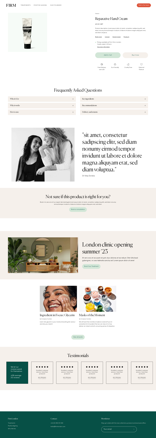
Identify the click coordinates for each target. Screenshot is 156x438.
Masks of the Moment (92, 315)
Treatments (11, 423)
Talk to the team (143, 5)
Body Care (98, 37)
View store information (103, 47)
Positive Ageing (13, 426)
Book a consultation (78, 209)
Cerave (97, 13)
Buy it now (135, 55)
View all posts (78, 337)
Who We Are (12, 428)
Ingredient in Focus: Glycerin (57, 315)
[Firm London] (11, 5)
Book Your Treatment (91, 266)
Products (126, 37)
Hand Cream (116, 37)
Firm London (13, 419)
